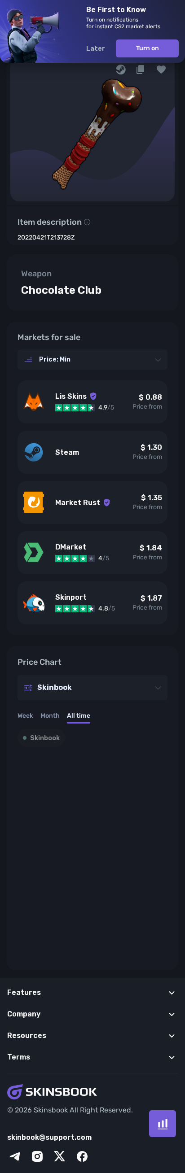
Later (95, 48)
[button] (161, 69)
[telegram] (14, 1156)
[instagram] (37, 1156)
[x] (59, 1156)
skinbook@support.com (49, 1137)
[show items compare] (162, 1123)
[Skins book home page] (92, 1092)
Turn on (147, 48)
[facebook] (82, 1156)
